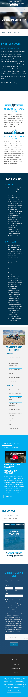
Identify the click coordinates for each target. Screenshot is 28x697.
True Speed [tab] (15, 447)
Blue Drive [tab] (16, 443)
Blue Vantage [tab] (7, 443)
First (6, 590)
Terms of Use (15, 660)
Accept (10, 690)
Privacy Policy (15, 664)
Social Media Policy (16, 668)
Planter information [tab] (11, 515)
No (19, 690)
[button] (14, 1)
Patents (16, 672)
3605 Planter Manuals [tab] (11, 518)
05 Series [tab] (6, 447)
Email (7, 593)
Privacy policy (14, 694)
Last (16, 590)
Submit (14, 644)
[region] (14, 337)
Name (7, 585)
